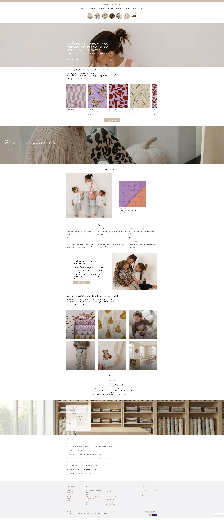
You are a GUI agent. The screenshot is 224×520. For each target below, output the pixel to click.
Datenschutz (89, 497)
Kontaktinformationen (106, 506)
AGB (95, 506)
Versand (98, 506)
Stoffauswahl (70, 482)
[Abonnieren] (157, 483)
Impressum (89, 495)
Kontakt (78, 419)
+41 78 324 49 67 (110, 497)
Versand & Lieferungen (92, 489)
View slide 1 (110, 64)
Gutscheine (69, 489)
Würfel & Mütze (73, 504)
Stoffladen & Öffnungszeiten (93, 482)
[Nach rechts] (156, 81)
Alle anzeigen (112, 120)
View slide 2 (114, 64)
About (68, 491)
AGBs (87, 493)
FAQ (87, 487)
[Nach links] (152, 81)
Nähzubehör (69, 484)
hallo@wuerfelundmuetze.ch (112, 495)
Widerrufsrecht (90, 491)
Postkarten (69, 487)
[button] (67, 4)
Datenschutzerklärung (88, 506)
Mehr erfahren (82, 282)
